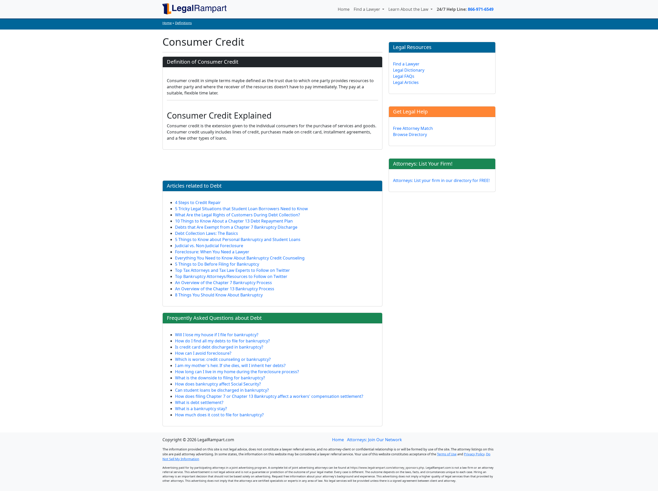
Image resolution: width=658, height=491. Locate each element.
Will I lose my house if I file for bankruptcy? (216, 335)
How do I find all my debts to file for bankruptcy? (222, 341)
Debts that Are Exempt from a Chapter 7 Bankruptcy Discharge (236, 227)
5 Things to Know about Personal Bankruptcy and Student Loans (237, 239)
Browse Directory (410, 134)
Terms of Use (446, 454)
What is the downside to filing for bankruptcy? (220, 378)
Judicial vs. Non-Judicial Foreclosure (209, 245)
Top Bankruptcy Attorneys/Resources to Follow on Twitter (231, 276)
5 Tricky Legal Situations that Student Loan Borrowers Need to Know (241, 208)
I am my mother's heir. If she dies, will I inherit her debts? (230, 365)
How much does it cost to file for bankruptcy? (219, 415)
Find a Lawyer (367, 9)
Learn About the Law (408, 9)
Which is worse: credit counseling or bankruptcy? (223, 359)
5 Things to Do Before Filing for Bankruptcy (217, 264)
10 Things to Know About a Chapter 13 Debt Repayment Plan (234, 221)
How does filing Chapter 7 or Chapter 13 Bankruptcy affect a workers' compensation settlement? (269, 396)
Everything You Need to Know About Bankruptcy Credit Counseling (240, 258)
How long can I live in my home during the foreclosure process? (237, 371)
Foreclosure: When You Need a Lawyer (212, 252)
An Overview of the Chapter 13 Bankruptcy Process (224, 289)
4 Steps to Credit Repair (198, 202)
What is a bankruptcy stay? (201, 408)
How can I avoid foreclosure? (203, 353)
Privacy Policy (474, 454)
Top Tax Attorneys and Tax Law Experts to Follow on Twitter (232, 270)
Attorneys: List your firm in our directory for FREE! (441, 180)
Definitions (183, 23)
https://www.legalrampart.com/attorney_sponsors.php (387, 467)
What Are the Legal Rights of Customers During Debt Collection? (237, 215)
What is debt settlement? (199, 402)
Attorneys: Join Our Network (374, 439)
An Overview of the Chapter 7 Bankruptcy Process (223, 282)
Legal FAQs (403, 76)
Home (344, 9)
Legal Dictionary (408, 70)
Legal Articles (406, 82)
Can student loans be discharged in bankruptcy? (222, 390)
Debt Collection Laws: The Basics (206, 233)
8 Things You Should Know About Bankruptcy (219, 295)
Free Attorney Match (413, 128)
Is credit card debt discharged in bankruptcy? (219, 347)
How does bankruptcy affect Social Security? (218, 384)
